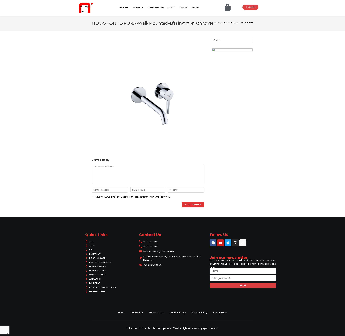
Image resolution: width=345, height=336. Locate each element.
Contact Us (137, 312)
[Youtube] (220, 242)
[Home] (173, 22)
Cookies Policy (178, 312)
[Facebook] (213, 242)
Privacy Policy (199, 312)
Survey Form (220, 312)
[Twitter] (228, 242)
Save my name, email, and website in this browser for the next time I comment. (133, 197)
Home (121, 312)
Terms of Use (156, 312)
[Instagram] (235, 242)
